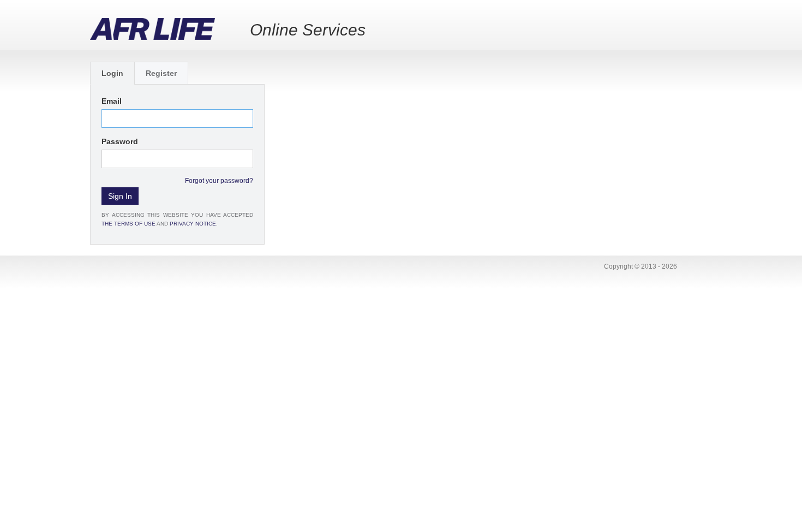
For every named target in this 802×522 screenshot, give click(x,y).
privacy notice (193, 224)
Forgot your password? (219, 181)
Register (161, 73)
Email (111, 101)
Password (119, 141)
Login (112, 73)
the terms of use (128, 224)
